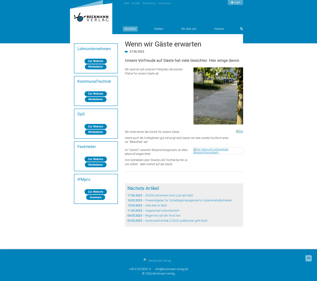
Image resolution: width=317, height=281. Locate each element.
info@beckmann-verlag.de (171, 269)
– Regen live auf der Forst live (153, 215)
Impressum (164, 3)
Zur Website (95, 61)
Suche (241, 28)
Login (237, 2)
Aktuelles (130, 28)
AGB (126, 3)
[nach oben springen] (308, 258)
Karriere (219, 28)
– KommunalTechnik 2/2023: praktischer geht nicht (167, 220)
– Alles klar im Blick (147, 205)
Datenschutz (149, 3)
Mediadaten (95, 66)
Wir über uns (188, 28)
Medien (158, 28)
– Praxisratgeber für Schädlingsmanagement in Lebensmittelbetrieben (179, 200)
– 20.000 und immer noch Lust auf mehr (160, 195)
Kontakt (136, 3)
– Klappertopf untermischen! (153, 210)
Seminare (96, 197)
